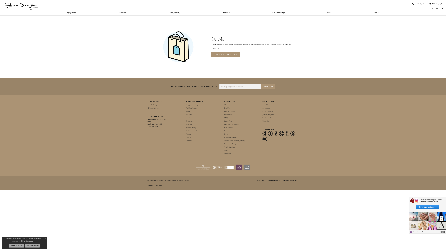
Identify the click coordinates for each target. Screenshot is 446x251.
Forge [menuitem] (226, 134)
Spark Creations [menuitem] (229, 147)
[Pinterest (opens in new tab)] (287, 133)
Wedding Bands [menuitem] (191, 108)
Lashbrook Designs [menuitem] (231, 144)
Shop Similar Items (225, 54)
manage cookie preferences (22, 241)
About (329, 13)
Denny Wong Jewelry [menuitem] (231, 124)
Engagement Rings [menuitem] (192, 105)
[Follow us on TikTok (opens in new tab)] (276, 133)
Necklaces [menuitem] (189, 118)
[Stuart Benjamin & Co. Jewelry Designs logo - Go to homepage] (21, 6)
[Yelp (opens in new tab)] (292, 133)
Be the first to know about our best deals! (194, 87)
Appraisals (266, 108)
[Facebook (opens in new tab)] (270, 133)
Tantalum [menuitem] (227, 154)
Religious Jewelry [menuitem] (192, 131)
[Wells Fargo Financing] (247, 167)
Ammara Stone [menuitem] (229, 111)
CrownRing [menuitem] (228, 121)
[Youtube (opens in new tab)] (264, 139)
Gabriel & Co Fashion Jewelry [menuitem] (234, 141)
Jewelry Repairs (268, 115)
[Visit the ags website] (203, 167)
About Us (265, 105)
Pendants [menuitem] (189, 115)
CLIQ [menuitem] (226, 118)
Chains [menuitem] (188, 137)
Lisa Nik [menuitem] (227, 108)
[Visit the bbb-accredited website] (229, 167)
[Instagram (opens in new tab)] (281, 133)
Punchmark (159, 185)
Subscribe (268, 86)
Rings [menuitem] (188, 111)
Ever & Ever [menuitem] (228, 128)
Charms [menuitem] (188, 134)
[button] (431, 8)
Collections (122, 13)
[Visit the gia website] (217, 167)
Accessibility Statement (290, 180)
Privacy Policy (261, 180)
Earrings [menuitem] (189, 124)
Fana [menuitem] (226, 131)
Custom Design (278, 13)
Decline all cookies (16, 245)
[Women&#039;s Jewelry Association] (239, 167)
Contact (377, 13)
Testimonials (266, 118)
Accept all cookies (32, 245)
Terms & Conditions (274, 180)
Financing (266, 121)
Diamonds (226, 13)
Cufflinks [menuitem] (189, 141)
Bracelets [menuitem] (189, 121)
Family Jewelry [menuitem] (191, 128)
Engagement (71, 13)
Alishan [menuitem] (227, 105)
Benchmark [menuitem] (228, 115)
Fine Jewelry (174, 13)
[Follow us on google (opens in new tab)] (264, 133)
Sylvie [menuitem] (226, 150)
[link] (419, 4)
